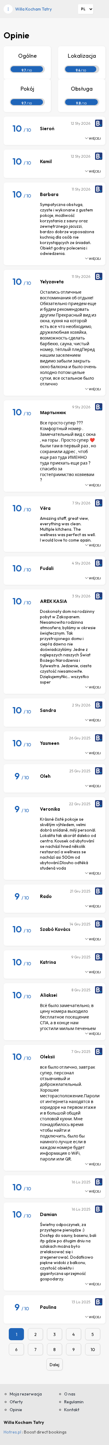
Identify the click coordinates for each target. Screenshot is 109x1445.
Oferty (16, 1402)
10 (93, 1349)
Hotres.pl (12, 1432)
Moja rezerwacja (26, 1394)
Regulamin (74, 1402)
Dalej (54, 1364)
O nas (69, 1394)
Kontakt (71, 1409)
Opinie (16, 1409)
